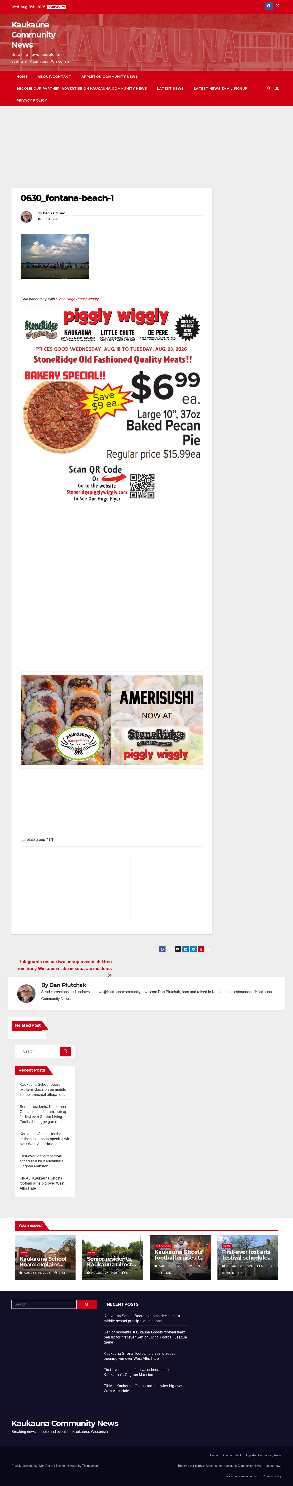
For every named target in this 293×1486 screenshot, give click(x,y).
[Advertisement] (111, 154)
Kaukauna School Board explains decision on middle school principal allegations (43, 1089)
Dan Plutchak (54, 213)
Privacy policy (31, 100)
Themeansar (90, 1465)
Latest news (170, 88)
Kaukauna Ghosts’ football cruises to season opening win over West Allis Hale (45, 1139)
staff (63, 1272)
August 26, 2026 (37, 1272)
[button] (269, 88)
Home (21, 77)
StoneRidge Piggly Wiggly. (77, 299)
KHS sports (163, 1245)
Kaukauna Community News (33, 35)
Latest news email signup (220, 88)
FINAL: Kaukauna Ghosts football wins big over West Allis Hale (42, 1183)
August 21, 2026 (172, 1266)
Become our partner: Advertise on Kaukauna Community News (81, 88)
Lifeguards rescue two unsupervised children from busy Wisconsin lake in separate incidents (64, 965)
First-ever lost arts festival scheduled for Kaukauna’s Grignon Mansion (41, 1161)
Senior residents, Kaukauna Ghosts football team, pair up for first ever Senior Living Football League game (145, 1337)
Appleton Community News (109, 77)
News (24, 1252)
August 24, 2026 (105, 1272)
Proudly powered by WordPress (32, 1465)
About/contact (54, 77)
